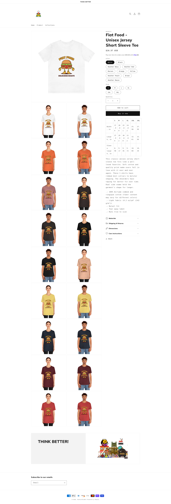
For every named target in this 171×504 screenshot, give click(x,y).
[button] (130, 14)
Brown (127, 75)
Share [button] (110, 239)
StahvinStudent (81, 499)
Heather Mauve (113, 80)
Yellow (132, 71)
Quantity (109, 97)
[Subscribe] (64, 482)
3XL (117, 92)
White (110, 62)
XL (128, 88)
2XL (109, 92)
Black (120, 62)
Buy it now (123, 113)
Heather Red (129, 66)
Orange (121, 71)
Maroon (110, 71)
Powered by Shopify (93, 499)
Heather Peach (113, 75)
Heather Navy (113, 66)
